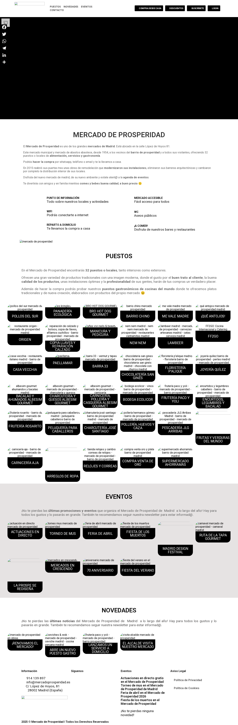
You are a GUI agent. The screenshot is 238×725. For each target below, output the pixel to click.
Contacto (57, 10)
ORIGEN (25, 339)
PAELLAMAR (62, 363)
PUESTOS (55, 6)
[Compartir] (4, 62)
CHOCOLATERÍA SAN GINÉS (138, 376)
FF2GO (213, 336)
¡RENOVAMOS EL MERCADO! (25, 645)
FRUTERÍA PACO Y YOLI (175, 399)
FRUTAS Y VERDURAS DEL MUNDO (213, 439)
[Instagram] (84, 680)
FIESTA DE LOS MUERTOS (137, 533)
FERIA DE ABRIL (100, 534)
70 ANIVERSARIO (100, 570)
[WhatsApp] (4, 41)
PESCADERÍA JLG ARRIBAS (175, 429)
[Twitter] (4, 34)
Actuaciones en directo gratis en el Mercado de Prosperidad (142, 680)
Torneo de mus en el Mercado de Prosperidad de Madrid (142, 687)
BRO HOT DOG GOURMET (100, 313)
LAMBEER (175, 343)
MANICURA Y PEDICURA (100, 333)
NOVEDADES (71, 6)
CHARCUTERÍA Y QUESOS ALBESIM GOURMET (62, 399)
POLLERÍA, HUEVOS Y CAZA (137, 426)
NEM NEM (138, 343)
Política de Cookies (186, 688)
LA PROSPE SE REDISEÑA (25, 587)
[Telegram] (4, 48)
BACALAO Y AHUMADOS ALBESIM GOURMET (25, 399)
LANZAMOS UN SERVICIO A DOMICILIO (100, 648)
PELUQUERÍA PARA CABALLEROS (62, 429)
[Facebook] (75, 680)
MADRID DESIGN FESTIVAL (175, 550)
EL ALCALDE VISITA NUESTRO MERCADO (138, 645)
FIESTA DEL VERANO (138, 570)
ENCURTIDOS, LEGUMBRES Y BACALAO (213, 402)
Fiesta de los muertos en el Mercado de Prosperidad (140, 701)
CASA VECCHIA (25, 369)
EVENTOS (86, 6)
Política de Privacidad (188, 680)
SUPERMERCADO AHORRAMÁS (175, 463)
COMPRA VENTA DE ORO (137, 463)
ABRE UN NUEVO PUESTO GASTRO (62, 651)
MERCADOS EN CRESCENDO (62, 567)
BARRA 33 (100, 366)
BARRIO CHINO (137, 316)
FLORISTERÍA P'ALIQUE (175, 369)
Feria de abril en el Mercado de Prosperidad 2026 (143, 694)
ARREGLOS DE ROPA (62, 476)
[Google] (94, 680)
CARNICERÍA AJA (25, 463)
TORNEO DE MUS (62, 534)
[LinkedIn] (4, 55)
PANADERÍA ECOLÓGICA (62, 313)
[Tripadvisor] (103, 680)
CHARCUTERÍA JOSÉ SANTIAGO (100, 429)
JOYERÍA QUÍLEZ (213, 369)
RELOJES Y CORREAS (100, 466)
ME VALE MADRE (175, 316)
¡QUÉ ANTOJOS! (213, 316)
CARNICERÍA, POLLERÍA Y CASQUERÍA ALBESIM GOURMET (100, 401)
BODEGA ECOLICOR (138, 399)
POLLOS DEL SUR (25, 316)
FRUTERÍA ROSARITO (25, 426)
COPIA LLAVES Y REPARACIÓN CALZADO (62, 346)
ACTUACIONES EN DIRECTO (25, 533)
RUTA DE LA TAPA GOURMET (213, 537)
